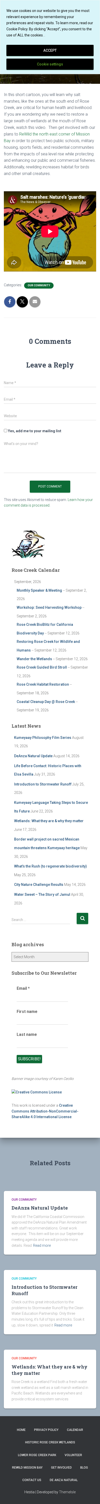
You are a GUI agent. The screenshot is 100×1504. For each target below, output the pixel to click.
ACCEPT (50, 50)
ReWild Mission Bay (27, 1467)
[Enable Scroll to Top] (89, 1493)
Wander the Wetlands (34, 659)
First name (27, 1011)
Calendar (75, 1430)
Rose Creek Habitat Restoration (43, 684)
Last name (27, 1034)
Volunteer (73, 1455)
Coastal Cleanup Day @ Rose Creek (46, 702)
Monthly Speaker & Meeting (39, 590)
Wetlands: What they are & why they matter (49, 821)
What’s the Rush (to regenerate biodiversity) (50, 866)
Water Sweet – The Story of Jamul (42, 894)
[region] (50, 37)
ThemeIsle (67, 1492)
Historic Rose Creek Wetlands (50, 1442)
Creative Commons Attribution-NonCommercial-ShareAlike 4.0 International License (45, 1111)
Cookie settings (50, 64)
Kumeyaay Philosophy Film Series (42, 738)
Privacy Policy (46, 1430)
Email (23, 988)
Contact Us (31, 1480)
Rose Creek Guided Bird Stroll (42, 667)
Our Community (39, 285)
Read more (42, 1245)
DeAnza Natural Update (33, 756)
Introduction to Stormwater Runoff (43, 784)
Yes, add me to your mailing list (34, 431)
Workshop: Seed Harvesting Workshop (49, 607)
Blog (84, 1467)
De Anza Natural (64, 1480)
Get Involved (61, 1467)
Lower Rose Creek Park (37, 1455)
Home (21, 1430)
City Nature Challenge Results (38, 885)
